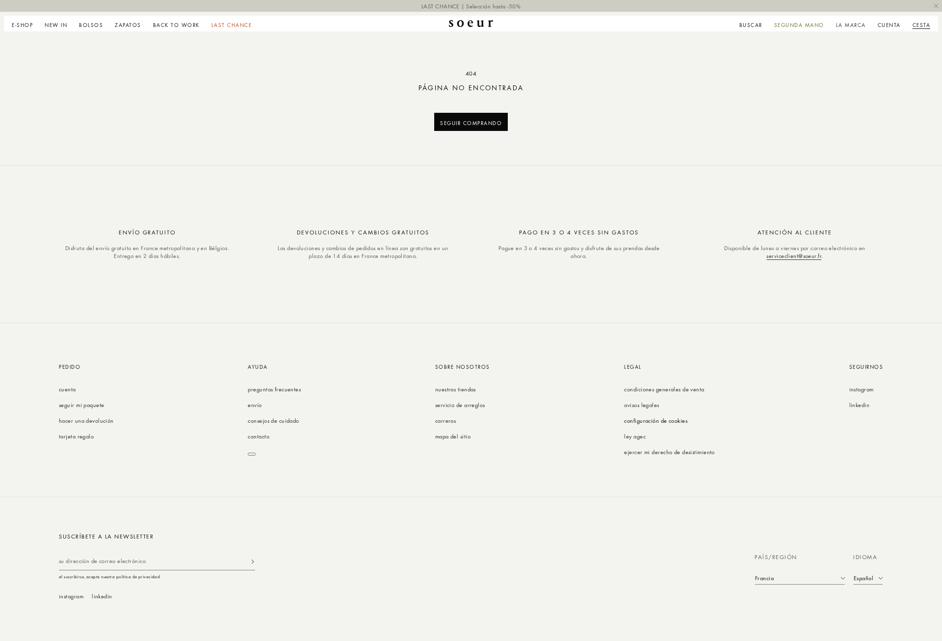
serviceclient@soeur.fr (793, 255)
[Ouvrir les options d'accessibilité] (252, 454)
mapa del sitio (453, 436)
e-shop (22, 25)
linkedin (859, 405)
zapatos (128, 25)
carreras (445, 420)
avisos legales (641, 405)
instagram (861, 389)
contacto (258, 436)
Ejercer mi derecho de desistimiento (669, 452)
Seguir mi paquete (81, 405)
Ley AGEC (635, 436)
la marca (851, 25)
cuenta (67, 389)
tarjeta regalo (76, 436)
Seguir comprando (471, 123)
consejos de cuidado (273, 420)
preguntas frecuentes (274, 389)
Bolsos (91, 25)
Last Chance (231, 25)
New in (56, 25)
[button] (25, 23)
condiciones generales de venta (664, 389)
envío (255, 405)
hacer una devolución (86, 420)
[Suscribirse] (252, 561)
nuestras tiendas (455, 389)
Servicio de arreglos (460, 405)
